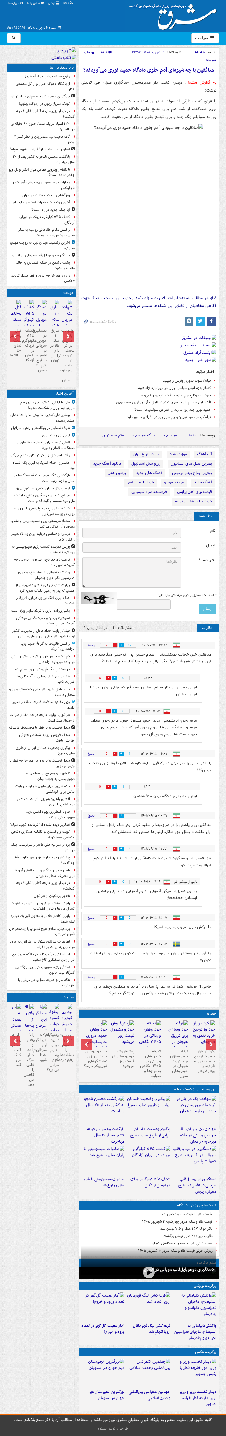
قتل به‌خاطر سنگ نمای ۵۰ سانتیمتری (16, 343)
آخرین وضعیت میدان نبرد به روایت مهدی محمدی (42, 245)
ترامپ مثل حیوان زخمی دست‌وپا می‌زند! (41, 488)
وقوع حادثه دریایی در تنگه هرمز (47, 76)
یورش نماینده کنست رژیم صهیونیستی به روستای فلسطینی (43, 549)
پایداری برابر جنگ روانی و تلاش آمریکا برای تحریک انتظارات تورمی (45, 873)
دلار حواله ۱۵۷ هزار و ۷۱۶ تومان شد (186, 1228)
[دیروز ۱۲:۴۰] (103, 1160)
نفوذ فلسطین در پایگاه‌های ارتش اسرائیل (40, 428)
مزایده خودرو (174, 482)
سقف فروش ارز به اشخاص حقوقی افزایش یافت (47, 737)
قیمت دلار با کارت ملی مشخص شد (187, 1214)
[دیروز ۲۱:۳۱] (194, 1306)
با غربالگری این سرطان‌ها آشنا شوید (41, 1047)
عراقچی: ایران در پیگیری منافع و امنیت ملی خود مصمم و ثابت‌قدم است (44, 498)
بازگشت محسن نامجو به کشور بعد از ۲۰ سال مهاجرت (105, 1135)
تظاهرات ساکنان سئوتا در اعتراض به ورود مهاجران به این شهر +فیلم (42, 944)
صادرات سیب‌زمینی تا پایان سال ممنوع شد (103, 1182)
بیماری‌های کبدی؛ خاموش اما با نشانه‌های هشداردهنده (42, 417)
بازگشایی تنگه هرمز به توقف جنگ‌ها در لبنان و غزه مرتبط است (44, 478)
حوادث (68, 293)
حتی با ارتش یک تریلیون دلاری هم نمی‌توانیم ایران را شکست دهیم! (47, 405)
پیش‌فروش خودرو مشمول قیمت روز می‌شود (123, 1058)
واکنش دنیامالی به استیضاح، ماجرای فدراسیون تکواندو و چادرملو (195, 1332)
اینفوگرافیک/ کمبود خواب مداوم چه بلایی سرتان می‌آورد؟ (54, 1052)
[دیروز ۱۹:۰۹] (148, 1110)
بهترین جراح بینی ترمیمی (192, 473)
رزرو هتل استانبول (145, 464)
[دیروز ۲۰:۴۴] (194, 1110)
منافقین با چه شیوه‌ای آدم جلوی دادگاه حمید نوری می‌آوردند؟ (148, 70)
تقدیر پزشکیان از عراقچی (52, 896)
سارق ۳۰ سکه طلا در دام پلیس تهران (54, 345)
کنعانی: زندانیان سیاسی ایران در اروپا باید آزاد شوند (174, 388)
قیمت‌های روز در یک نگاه (196, 1205)
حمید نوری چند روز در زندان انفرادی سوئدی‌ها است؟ (172, 410)
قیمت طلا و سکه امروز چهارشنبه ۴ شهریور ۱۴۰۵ (177, 1221)
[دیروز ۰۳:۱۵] (41, 1022)
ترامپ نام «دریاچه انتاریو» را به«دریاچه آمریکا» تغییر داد (44, 562)
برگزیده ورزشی (205, 1286)
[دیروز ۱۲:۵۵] (148, 1160)
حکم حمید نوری (113, 435)
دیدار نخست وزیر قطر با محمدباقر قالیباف (39, 727)
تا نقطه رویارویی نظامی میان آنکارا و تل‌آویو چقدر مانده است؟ (42, 172)
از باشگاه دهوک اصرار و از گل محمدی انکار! (45, 86)
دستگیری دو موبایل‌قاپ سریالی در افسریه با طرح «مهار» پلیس (197, 1185)
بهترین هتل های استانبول (191, 464)
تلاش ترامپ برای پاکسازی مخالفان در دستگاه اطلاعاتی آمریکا (45, 445)
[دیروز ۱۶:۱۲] (103, 1110)
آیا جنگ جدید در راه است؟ (50, 209)
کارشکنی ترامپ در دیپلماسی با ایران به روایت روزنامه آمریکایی (44, 511)
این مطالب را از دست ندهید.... (192, 1089)
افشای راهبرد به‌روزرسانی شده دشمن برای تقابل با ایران (45, 801)
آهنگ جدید (203, 482)
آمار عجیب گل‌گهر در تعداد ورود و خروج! (102, 1328)
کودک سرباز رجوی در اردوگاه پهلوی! (44, 104)
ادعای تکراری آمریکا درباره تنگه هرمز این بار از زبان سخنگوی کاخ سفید (43, 957)
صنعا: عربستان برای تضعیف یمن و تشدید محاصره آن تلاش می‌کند (42, 523)
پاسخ (91, 645)
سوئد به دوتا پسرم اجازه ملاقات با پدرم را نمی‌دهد (175, 395)
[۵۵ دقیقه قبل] (67, 1025)
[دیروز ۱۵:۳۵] (194, 1160)
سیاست (202, 38)
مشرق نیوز (175, 14)
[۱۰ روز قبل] (94, 1038)
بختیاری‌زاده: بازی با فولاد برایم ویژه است (40, 611)
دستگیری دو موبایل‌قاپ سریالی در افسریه (178, 1269)
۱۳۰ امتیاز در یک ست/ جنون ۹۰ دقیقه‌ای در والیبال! (43, 126)
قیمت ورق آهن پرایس (194, 492)
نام (212, 531)
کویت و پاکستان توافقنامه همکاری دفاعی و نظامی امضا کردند (43, 834)
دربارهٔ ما (13, 3)
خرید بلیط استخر (140, 482)
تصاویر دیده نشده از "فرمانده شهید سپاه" (40, 149)
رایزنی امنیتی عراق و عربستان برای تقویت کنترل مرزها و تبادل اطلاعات (43, 906)
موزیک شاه (178, 454)
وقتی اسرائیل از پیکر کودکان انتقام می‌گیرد (39, 455)
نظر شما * (207, 560)
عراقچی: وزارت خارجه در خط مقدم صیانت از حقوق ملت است (42, 717)
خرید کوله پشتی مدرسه (193, 501)
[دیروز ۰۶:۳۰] (16, 320)
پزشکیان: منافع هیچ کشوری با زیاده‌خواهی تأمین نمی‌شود (42, 931)
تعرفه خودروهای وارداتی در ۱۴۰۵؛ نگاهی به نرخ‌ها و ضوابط (150, 1063)
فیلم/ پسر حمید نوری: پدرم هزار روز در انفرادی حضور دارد (169, 417)
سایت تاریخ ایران (146, 454)
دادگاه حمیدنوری (143, 435)
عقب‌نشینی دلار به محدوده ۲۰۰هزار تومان (182, 1243)
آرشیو (52, 3)
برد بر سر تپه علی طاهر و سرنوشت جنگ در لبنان (43, 847)
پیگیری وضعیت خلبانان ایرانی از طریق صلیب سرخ (150, 1132)
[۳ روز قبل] (202, 1035)
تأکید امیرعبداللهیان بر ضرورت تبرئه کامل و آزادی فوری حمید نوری (163, 402)
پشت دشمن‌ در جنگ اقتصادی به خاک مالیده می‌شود (45, 265)
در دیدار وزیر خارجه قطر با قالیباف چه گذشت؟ (45, 113)
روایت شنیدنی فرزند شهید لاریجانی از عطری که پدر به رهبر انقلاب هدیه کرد (45, 588)
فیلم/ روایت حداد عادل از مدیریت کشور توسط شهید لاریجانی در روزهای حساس (43, 633)
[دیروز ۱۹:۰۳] (194, 1373)
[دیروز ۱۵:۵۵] (54, 324)
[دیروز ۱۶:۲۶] (148, 1272)
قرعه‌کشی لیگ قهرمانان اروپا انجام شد (151, 1328)
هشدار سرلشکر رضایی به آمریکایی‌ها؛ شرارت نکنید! (45, 679)
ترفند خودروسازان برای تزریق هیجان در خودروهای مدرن (179, 1063)
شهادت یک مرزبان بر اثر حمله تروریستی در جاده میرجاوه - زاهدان (197, 1135)
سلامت (68, 997)
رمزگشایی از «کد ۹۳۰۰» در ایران (46, 195)
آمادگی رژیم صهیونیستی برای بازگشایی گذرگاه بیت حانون (45, 969)
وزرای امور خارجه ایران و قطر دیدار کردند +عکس (43, 278)
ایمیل (210, 545)
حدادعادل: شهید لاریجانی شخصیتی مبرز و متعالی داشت (42, 692)
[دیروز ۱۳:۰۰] (148, 1373)
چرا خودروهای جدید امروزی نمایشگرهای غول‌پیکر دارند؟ (95, 1058)
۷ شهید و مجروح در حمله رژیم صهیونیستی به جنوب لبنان (50, 776)
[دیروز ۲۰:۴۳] (148, 1306)
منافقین (190, 435)
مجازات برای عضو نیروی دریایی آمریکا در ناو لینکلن (43, 185)
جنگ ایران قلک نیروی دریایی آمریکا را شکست (45, 600)
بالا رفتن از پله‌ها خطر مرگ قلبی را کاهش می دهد (29, 1060)
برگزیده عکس (205, 1352)
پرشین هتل (117, 473)
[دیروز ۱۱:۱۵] (103, 1306)
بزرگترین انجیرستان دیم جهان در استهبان (106, 1395)
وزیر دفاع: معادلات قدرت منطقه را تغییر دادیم (43, 704)
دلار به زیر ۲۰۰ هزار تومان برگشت (188, 1236)
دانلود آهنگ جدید (107, 464)
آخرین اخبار (65, 393)
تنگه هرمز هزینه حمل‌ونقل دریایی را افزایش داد (46, 982)
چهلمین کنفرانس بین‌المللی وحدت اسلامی (149, 1395)
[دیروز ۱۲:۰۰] (103, 1373)
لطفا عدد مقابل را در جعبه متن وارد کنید (187, 595)
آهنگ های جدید (149, 473)
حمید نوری (170, 435)
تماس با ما (34, 3)
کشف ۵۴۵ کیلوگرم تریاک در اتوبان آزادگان (150, 1182)
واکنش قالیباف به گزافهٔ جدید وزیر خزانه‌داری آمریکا (48, 646)
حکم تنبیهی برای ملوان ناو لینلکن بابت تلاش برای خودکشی (45, 789)
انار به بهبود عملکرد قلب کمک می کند (16, 1050)
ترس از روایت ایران (56, 435)
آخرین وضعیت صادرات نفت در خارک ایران (39, 202)
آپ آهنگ (204, 454)
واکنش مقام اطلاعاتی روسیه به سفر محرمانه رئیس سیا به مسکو (46, 232)
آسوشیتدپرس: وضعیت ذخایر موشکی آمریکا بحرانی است (45, 620)
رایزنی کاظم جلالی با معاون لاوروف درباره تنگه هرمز (43, 918)
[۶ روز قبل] (149, 1038)
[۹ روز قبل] (121, 1033)
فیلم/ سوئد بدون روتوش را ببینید (187, 380)
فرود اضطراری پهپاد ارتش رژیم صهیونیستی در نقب (50, 814)
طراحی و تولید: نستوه (113, 1428)
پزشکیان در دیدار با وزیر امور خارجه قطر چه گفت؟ (44, 860)
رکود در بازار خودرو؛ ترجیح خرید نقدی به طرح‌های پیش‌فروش (204, 1061)
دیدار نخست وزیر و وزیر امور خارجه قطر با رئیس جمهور (197, 1398)
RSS (66, 3)
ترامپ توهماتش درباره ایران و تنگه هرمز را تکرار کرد (43, 536)
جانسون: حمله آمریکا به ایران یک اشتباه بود (44, 465)
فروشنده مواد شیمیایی (149, 492)
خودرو (211, 1013)
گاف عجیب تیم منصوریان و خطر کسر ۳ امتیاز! (44, 139)
